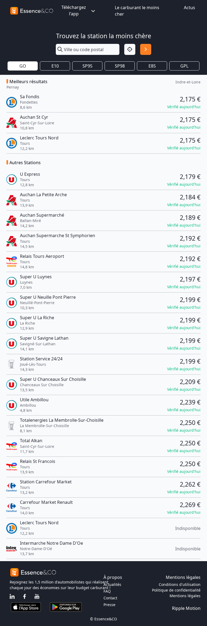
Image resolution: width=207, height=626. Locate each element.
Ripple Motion (186, 608)
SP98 (120, 66)
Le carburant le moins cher (137, 11)
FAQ (107, 591)
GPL (184, 66)
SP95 (87, 66)
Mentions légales (185, 595)
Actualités (112, 584)
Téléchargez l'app (73, 10)
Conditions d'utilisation (180, 584)
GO (22, 66)
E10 (55, 66)
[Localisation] (129, 49)
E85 (152, 66)
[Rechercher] (145, 49)
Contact (110, 597)
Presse (109, 604)
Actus (189, 7)
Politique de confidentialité (176, 590)
